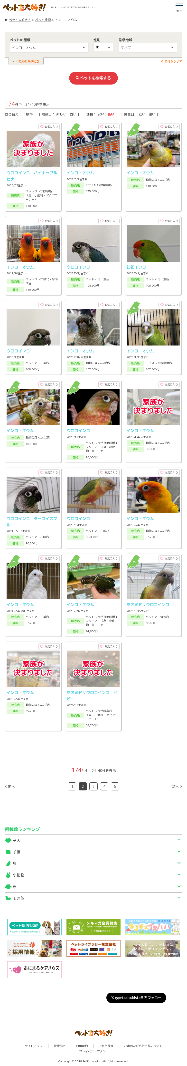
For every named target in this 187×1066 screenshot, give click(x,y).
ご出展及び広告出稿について (143, 1046)
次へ (175, 786)
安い (100, 114)
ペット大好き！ (20, 20)
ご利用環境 (106, 1046)
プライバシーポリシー (93, 1051)
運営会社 (59, 1046)
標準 (29, 114)
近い (142, 114)
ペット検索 (43, 20)
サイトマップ (33, 1046)
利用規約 (82, 1046)
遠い (152, 114)
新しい (61, 114)
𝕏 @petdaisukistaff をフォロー (136, 997)
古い (73, 114)
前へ (11, 786)
